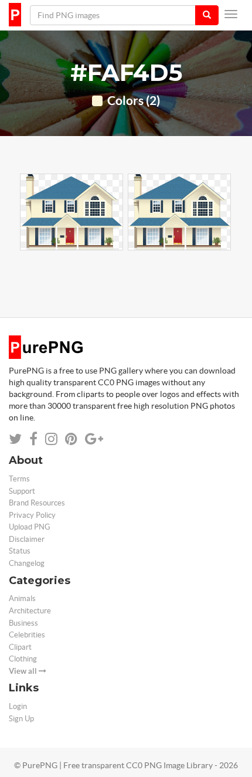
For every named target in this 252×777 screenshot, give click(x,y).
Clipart (20, 647)
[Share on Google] (94, 439)
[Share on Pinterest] (71, 439)
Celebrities (27, 634)
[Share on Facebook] (33, 439)
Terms (19, 478)
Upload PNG (29, 526)
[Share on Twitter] (15, 439)
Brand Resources (37, 502)
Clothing (23, 658)
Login (18, 706)
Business (23, 623)
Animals (22, 598)
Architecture (30, 610)
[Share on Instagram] (51, 439)
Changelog (27, 563)
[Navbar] (231, 14)
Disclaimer (27, 539)
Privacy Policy (32, 515)
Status (19, 551)
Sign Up (21, 718)
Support (22, 491)
